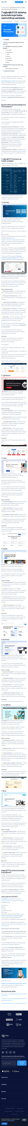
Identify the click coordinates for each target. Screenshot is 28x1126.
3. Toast (7, 54)
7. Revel (7, 62)
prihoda (7, 944)
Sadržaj (6, 39)
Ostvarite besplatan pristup (22, 1063)
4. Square (7, 56)
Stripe (22, 239)
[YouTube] (14, 1052)
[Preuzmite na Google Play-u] (15, 1071)
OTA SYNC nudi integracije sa (12, 239)
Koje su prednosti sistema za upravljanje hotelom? (13, 1003)
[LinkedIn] (2, 1052)
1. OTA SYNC (8, 50)
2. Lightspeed (8, 52)
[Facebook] (6, 1052)
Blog (7, 7)
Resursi (3, 1091)
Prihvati (4, 1123)
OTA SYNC (4, 218)
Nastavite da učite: (10, 71)
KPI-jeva (22, 151)
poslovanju (15, 658)
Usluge (3, 1098)
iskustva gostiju (13, 955)
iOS (21, 963)
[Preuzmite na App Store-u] (5, 1071)
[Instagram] (10, 1052)
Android (3, 965)
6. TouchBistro (9, 60)
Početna (3, 7)
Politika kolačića (11, 1120)
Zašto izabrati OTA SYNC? (11, 68)
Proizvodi (4, 1077)
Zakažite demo (19, 2)
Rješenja (4, 1084)
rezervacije (15, 282)
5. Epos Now (8, 58)
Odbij (24, 1119)
